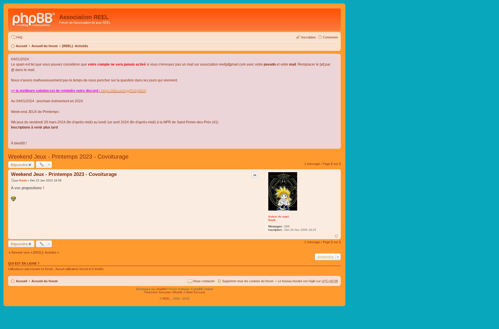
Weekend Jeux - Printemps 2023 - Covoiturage (68, 156)
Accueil (21, 46)
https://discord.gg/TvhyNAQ (123, 91)
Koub (271, 220)
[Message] (12, 180)
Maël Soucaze (195, 292)
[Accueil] (34, 19)
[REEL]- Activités (75, 46)
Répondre (19, 164)
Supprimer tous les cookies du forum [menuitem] (247, 281)
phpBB (161, 289)
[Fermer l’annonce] (336, 58)
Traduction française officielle (163, 292)
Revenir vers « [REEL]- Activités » (35, 252)
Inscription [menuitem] (308, 37)
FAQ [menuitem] (19, 37)
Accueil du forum (44, 46)
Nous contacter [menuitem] (204, 281)
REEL (166, 298)
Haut (336, 236)
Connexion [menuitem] (330, 37)
